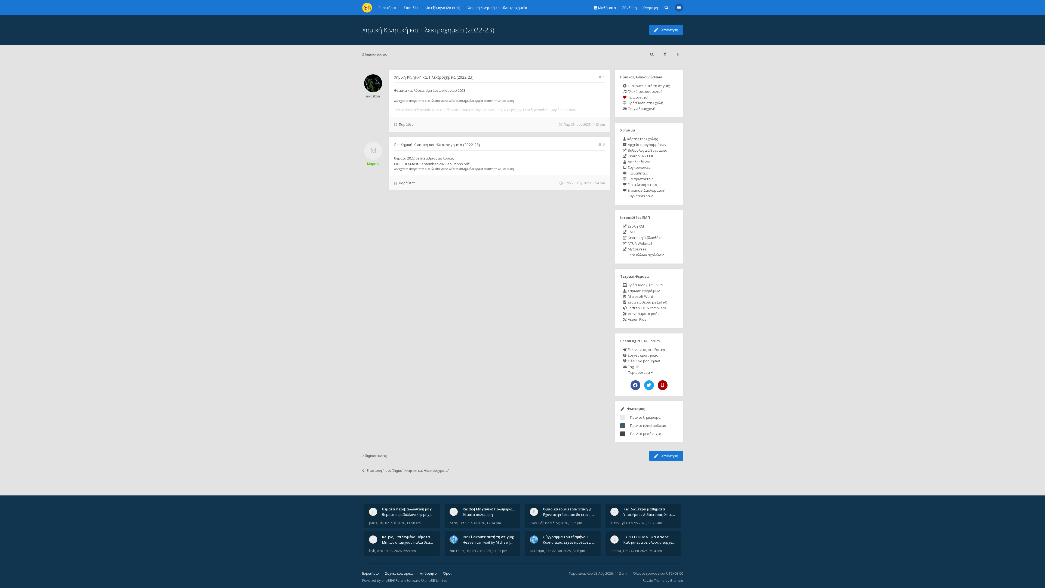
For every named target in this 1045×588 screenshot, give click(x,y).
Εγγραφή (650, 7)
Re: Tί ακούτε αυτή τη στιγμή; (488, 536)
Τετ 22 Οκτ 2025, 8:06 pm (565, 551)
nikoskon (373, 96)
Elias (533, 523)
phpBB (387, 580)
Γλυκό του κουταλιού (645, 91)
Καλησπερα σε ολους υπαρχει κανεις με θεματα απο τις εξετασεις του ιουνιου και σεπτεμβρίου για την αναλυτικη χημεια (649, 542)
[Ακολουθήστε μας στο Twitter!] (649, 385)
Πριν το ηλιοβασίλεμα (648, 425)
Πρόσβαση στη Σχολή (645, 102)
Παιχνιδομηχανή (641, 108)
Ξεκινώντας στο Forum (646, 349)
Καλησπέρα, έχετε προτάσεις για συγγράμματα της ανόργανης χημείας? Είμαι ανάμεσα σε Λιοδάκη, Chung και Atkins (569, 542)
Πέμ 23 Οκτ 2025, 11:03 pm (486, 551)
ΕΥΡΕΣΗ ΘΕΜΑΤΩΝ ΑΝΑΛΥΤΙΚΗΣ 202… (656, 536)
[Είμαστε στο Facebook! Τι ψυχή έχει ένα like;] (635, 385)
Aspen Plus (636, 319)
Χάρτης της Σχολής (642, 138)
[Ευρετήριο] (367, 8)
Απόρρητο (428, 573)
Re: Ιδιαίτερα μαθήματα (644, 509)
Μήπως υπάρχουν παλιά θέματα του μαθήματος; (408, 542)
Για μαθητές (637, 173)
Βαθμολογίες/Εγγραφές (647, 150)
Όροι (447, 573)
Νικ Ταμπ (457, 551)
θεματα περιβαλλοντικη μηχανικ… (412, 509)
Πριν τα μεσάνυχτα (645, 433)
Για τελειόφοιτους (642, 184)
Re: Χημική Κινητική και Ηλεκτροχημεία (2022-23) (437, 144)
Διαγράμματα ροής (643, 313)
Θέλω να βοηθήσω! (643, 361)
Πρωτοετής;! (637, 97)
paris (373, 523)
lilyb (372, 551)
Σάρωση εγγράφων (643, 290)
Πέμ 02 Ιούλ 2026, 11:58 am (400, 523)
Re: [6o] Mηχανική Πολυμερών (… (491, 509)
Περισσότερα (639, 196)
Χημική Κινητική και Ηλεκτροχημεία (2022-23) (428, 29)
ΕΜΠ (631, 231)
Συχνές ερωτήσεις (642, 355)
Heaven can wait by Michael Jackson (489, 542)
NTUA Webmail (639, 243)
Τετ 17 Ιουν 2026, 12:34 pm (480, 523)
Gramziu (676, 580)
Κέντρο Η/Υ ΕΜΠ (640, 156)
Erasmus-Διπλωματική (646, 190)
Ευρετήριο (370, 573)
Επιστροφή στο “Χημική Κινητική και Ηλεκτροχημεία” (408, 470)
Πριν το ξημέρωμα (645, 417)
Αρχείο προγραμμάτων (646, 144)
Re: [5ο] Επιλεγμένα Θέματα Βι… (409, 536)
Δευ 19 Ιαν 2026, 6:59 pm (396, 551)
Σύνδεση (629, 7)
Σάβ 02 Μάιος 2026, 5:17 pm (560, 523)
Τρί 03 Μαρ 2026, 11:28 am (641, 523)
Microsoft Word (640, 296)
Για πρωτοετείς (640, 178)
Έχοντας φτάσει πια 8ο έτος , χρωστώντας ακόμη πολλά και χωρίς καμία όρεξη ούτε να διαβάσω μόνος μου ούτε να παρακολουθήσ (569, 514)
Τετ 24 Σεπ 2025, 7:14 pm (642, 551)
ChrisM (615, 551)
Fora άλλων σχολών (644, 254)
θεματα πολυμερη (478, 514)
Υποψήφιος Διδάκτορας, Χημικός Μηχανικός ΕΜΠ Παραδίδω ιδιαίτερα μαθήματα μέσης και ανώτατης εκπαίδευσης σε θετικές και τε (649, 514)
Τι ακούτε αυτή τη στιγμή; (648, 85)
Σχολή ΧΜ (635, 226)
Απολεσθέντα (638, 161)
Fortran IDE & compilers (646, 307)
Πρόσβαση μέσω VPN (645, 285)
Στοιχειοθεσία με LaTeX (647, 302)
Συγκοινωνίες (638, 167)
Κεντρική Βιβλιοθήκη (645, 237)
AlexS (614, 523)
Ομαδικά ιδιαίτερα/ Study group (571, 509)
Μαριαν (373, 163)
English (633, 366)
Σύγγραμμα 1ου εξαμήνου (565, 536)
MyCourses (637, 249)
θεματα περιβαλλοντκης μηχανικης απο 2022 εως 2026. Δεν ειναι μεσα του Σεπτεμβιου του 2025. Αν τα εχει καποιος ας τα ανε (408, 514)
